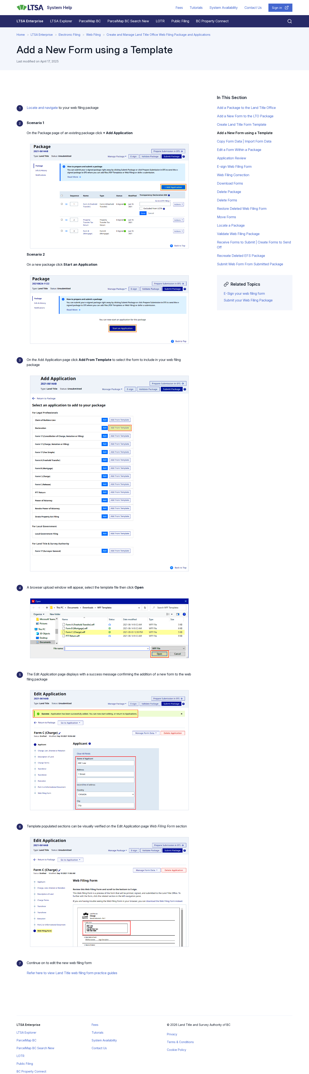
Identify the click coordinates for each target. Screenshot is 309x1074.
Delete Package (229, 192)
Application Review (231, 158)
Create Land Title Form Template (241, 124)
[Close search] (287, 21)
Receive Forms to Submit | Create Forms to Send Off (254, 244)
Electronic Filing (69, 34)
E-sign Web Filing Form (234, 166)
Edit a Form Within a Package (239, 150)
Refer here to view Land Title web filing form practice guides (72, 973)
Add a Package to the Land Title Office (246, 108)
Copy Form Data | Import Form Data (244, 141)
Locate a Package (231, 225)
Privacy (172, 1034)
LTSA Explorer (61, 21)
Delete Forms (227, 200)
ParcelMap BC (90, 21)
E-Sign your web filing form (244, 293)
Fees (179, 7)
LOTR (160, 21)
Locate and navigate (42, 108)
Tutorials (196, 7)
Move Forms (226, 217)
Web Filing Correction (233, 175)
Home (21, 34)
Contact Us (253, 7)
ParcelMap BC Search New (128, 21)
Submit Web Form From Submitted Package (250, 264)
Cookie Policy (176, 1050)
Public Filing (180, 21)
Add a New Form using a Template (245, 133)
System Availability (223, 7)
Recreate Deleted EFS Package (241, 256)
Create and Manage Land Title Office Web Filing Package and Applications (158, 34)
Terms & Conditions (180, 1042)
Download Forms (230, 183)
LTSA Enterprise (30, 21)
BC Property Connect (212, 21)
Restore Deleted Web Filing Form (242, 208)
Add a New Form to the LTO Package (245, 116)
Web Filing (93, 34)
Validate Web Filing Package (238, 234)
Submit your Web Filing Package (248, 300)
